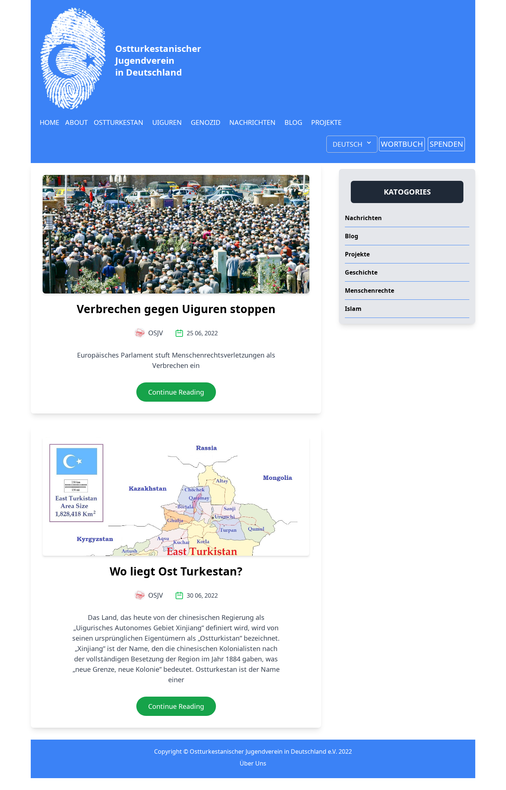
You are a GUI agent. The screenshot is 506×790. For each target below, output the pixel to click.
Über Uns (253, 763)
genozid (205, 122)
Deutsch (347, 144)
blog (293, 122)
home (49, 122)
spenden (446, 144)
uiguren (167, 122)
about (76, 122)
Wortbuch (402, 144)
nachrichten (252, 122)
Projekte (326, 122)
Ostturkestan (118, 122)
